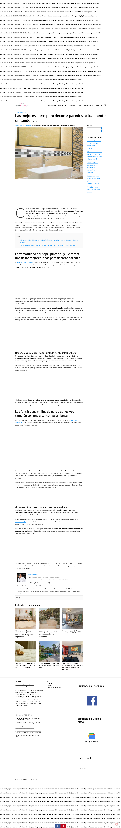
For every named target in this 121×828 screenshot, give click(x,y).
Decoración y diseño (22, 112)
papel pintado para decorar (26, 262)
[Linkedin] (17, 597)
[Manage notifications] (116, 824)
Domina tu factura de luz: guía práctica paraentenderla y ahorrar (28, 718)
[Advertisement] (49, 194)
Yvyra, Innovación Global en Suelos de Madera (93, 189)
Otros (97, 105)
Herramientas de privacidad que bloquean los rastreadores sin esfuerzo (92, 167)
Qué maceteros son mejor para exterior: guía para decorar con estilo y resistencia (29, 731)
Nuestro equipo (52, 681)
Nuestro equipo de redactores (25, 685)
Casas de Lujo (82, 768)
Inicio (17, 125)
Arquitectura (52, 105)
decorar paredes (20, 522)
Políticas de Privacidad (54, 687)
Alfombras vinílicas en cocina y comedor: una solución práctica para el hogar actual (29, 723)
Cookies (49, 685)
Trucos (79, 105)
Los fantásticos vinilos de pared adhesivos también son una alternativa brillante (48, 245)
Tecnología (72, 105)
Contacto (50, 683)
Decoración (87, 105)
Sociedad (60, 105)
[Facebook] (19, 597)
